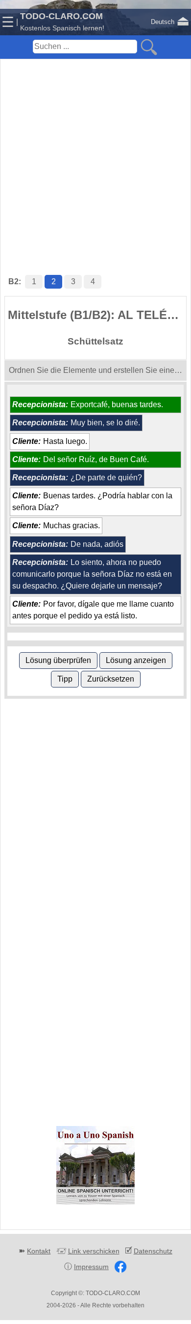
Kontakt (38, 1251)
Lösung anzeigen (136, 660)
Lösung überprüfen (58, 660)
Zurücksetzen (110, 679)
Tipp (64, 679)
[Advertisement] (95, 156)
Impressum (91, 1267)
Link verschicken (93, 1251)
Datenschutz (153, 1251)
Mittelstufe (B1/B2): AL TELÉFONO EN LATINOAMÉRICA (97, 314)
